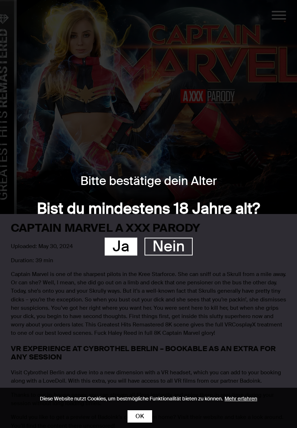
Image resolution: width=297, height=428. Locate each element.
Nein (168, 247)
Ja (121, 247)
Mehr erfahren (241, 398)
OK (139, 416)
